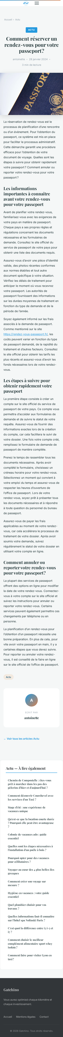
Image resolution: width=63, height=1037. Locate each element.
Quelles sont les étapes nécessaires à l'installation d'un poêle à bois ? (30, 848)
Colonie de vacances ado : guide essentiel (27, 836)
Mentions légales (25, 1016)
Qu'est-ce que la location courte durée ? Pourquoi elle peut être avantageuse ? (31, 822)
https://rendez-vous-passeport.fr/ (26, 334)
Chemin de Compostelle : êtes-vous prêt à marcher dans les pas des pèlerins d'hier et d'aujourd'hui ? (29, 784)
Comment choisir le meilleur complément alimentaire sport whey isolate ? (30, 943)
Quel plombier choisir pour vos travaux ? (27, 906)
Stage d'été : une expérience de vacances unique (27, 809)
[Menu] (36, 3)
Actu (17, 19)
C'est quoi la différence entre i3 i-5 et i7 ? (30, 930)
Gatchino (11, 989)
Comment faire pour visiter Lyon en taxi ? (30, 957)
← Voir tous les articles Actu (21, 738)
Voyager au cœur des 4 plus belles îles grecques (31, 871)
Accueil (8, 19)
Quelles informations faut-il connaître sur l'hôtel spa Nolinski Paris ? (31, 918)
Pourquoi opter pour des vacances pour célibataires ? (28, 859)
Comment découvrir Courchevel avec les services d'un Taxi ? (30, 797)
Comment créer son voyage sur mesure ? (27, 883)
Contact (44, 1016)
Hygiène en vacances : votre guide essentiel (28, 894)
